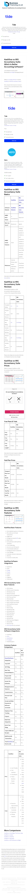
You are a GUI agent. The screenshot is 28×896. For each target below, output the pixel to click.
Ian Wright (12, 72)
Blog (4, 882)
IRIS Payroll (9, 625)
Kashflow (6, 81)
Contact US (14, 882)
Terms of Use (14, 883)
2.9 (11, 337)
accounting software (12, 79)
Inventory (10, 741)
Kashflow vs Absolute (9, 838)
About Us (8, 882)
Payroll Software (9, 658)
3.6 (17, 306)
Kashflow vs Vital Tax (9, 836)
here (5, 278)
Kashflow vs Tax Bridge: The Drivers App (13, 833)
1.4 (11, 306)
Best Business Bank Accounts (9, 878)
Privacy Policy (21, 882)
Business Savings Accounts (14, 879)
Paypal (8, 572)
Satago (8, 570)
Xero (8, 636)
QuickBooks (10, 638)
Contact (15, 31)
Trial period (10, 31)
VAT (17, 538)
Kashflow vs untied (8, 835)
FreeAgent (9, 639)
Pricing (18, 31)
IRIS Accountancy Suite (15, 81)
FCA (5, 856)
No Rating (19, 322)
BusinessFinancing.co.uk (14, 4)
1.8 (11, 322)
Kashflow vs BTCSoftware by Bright (12, 840)
